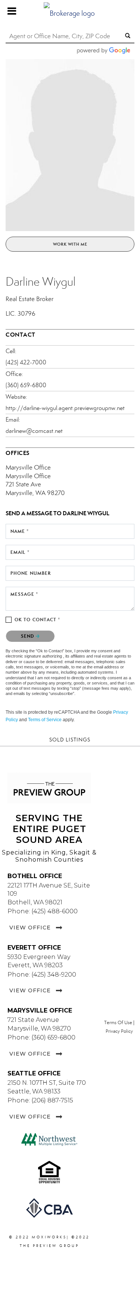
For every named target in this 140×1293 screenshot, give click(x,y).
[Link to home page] (70, 11)
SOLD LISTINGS (69, 740)
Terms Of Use (118, 1023)
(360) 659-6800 (26, 385)
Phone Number (30, 573)
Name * (19, 531)
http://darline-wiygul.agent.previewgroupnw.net (65, 408)
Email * (19, 552)
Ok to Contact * (37, 619)
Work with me (70, 244)
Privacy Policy (119, 1031)
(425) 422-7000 (26, 362)
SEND (28, 636)
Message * (24, 594)
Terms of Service (45, 719)
